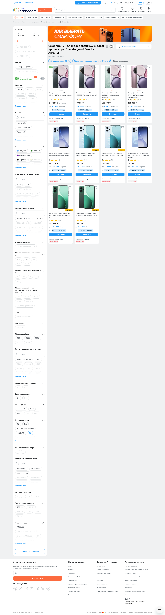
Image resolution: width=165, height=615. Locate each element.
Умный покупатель (131, 580)
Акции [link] (20, 17)
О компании (101, 566)
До (33, 33)
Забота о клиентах (103, 569)
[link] (60, 94)
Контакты (100, 580)
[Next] (148, 33)
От (18, 33)
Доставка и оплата (131, 573)
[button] (122, 10)
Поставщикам (101, 587)
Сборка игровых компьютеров (135, 591)
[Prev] (51, 33)
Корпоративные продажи (105, 577)
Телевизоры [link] (58, 17)
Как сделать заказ (131, 566)
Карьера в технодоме (104, 573)
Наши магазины (102, 584)
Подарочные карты (74, 587)
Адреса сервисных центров (77, 584)
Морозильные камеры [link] (132, 17)
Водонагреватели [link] (94, 17)
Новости (71, 569)
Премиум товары (130, 584)
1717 (127, 599)
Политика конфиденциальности (140, 612)
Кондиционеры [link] (75, 17)
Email (17, 573)
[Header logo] (24, 10)
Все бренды (129, 587)
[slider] (17, 41)
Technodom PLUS (74, 577)
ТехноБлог (71, 573)
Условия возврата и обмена (134, 577)
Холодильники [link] (112, 17)
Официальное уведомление (116, 612)
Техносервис (72, 580)
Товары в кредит (74, 591)
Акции (70, 566)
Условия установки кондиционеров (136, 569)
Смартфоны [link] (32, 17)
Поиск (22, 118)
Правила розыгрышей (132, 595)
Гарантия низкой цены (75, 595)
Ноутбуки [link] (45, 17)
